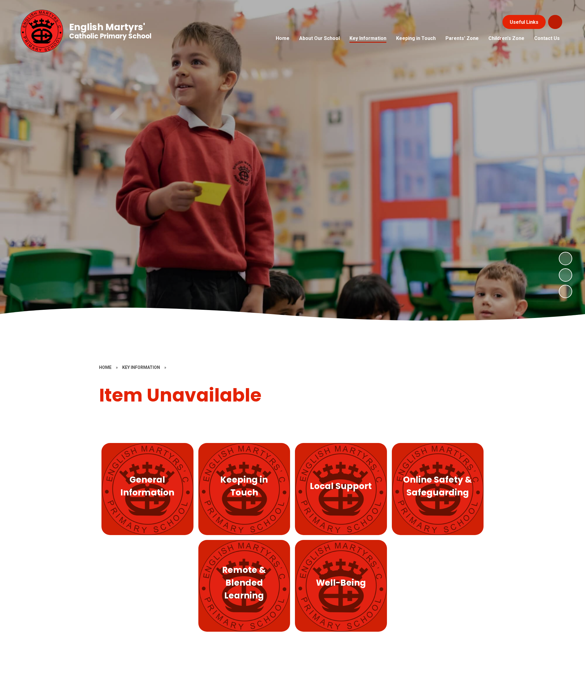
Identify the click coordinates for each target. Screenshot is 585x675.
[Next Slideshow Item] (565, 258)
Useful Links (524, 22)
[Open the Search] (555, 22)
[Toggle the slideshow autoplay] (565, 291)
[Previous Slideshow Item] (565, 275)
